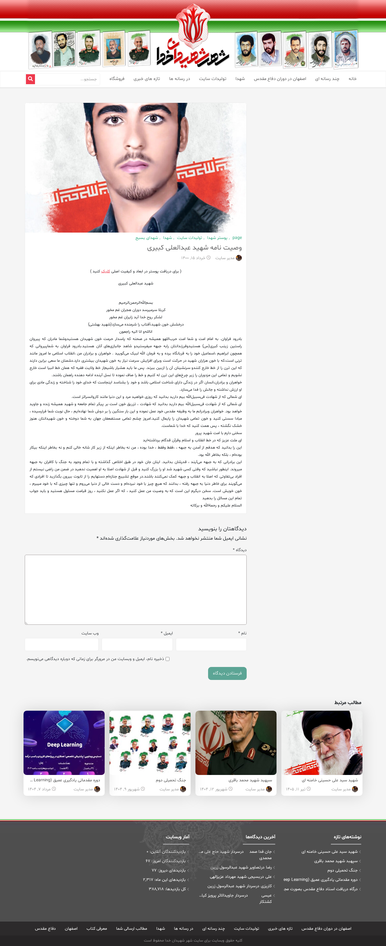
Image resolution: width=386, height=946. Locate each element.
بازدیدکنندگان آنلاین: (167, 852)
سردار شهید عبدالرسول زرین (231, 886)
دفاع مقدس (45, 929)
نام (242, 633)
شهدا (240, 79)
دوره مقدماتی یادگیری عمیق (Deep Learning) (61, 780)
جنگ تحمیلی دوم (171, 780)
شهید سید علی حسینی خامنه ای (330, 780)
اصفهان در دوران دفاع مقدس (280, 79)
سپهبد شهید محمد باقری (250, 780)
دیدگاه (240, 550)
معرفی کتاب (97, 929)
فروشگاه (117, 79)
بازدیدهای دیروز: (171, 870)
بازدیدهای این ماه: (169, 880)
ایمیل (167, 633)
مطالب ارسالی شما (131, 929)
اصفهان (71, 929)
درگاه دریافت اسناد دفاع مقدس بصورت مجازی (321, 889)
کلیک (105, 271)
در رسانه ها (179, 79)
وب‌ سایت (90, 633)
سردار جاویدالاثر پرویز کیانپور (221, 895)
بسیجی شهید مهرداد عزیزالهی (235, 877)
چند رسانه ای (327, 79)
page (236, 238)
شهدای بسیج (146, 238)
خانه (353, 79)
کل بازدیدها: (175, 889)
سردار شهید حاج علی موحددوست (219, 852)
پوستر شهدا (216, 238)
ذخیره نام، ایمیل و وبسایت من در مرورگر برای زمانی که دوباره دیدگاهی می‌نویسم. (95, 659)
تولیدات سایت (212, 79)
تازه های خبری (147, 79)
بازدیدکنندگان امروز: (168, 861)
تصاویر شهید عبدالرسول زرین (235, 867)
